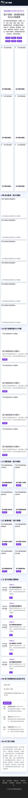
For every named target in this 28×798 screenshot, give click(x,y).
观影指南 (23, 780)
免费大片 (16, 780)
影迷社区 (18, 783)
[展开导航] (25, 2)
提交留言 (7, 703)
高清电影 (4, 783)
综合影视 (9, 780)
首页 (3, 780)
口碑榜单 (11, 783)
